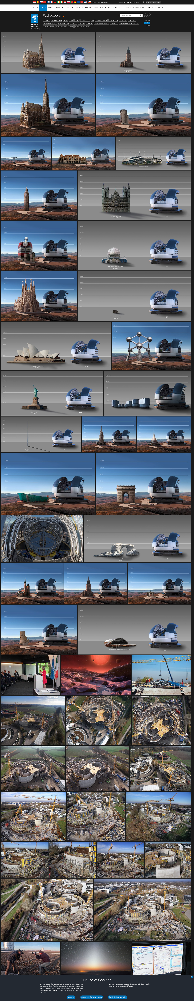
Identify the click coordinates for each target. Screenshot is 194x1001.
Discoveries (98, 8)
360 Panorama (57, 20)
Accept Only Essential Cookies (92, 997)
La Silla (73, 23)
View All (47, 20)
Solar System (49, 26)
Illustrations (63, 23)
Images (43, 8)
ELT (93, 20)
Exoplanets (113, 20)
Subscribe (122, 2)
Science (148, 2)
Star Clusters (61, 26)
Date (148, 26)
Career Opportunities (155, 8)
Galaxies (132, 20)
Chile (77, 20)
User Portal (156, 2)
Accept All (71, 997)
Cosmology (85, 20)
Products (127, 8)
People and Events (102, 23)
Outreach (116, 8)
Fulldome (123, 20)
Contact (129, 2)
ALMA (66, 20)
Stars (71, 26)
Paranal (90, 23)
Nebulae (81, 23)
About (35, 8)
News (58, 8)
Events (107, 8)
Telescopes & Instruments (81, 8)
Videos (50, 8)
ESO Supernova (101, 20)
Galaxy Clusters (50, 23)
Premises (114, 23)
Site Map (136, 2)
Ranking (147, 23)
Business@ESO (138, 8)
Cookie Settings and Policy (117, 997)
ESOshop (65, 8)
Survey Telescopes (82, 26)
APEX (71, 20)
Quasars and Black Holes (129, 23)
